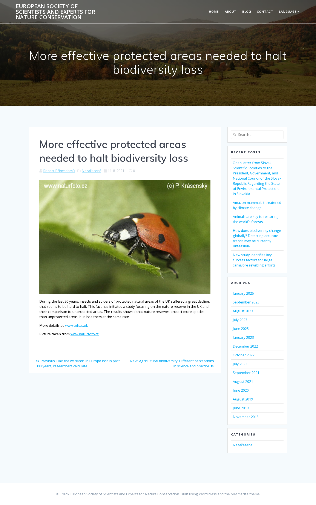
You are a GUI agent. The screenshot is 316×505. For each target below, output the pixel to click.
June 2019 (241, 408)
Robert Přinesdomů (59, 170)
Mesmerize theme (245, 494)
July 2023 (240, 319)
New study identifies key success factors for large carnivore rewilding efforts (254, 260)
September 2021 (246, 372)
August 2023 (243, 311)
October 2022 (244, 355)
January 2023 (243, 337)
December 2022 (245, 346)
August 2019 (243, 399)
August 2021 (243, 381)
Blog (246, 11)
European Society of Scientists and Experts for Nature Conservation (55, 11)
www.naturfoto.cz (85, 334)
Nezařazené (91, 170)
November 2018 (246, 416)
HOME (214, 11)
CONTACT (265, 11)
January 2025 (243, 293)
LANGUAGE (288, 11)
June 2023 (241, 328)
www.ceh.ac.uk (76, 325)
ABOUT (230, 11)
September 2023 (246, 302)
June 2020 (241, 390)
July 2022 (240, 364)
